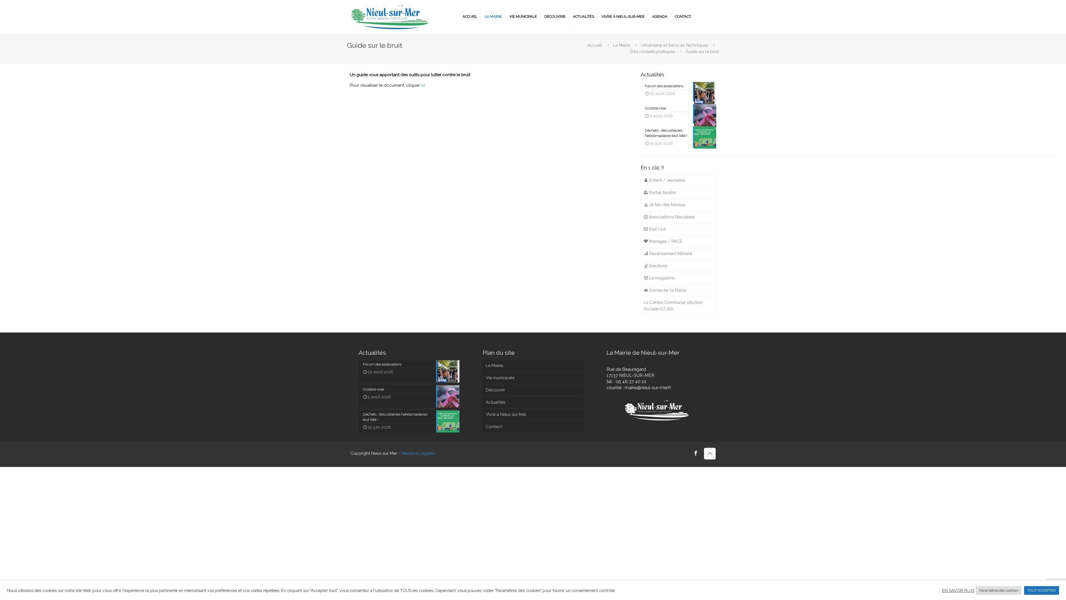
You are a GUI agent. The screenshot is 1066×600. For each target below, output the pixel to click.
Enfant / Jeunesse (666, 180)
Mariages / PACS (665, 241)
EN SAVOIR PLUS (958, 590)
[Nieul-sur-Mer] (390, 16)
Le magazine (661, 278)
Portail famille (662, 192)
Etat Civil (657, 229)
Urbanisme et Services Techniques (674, 45)
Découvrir (495, 390)
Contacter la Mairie (667, 290)
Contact (494, 426)
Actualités (495, 402)
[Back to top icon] (710, 453)
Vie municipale (500, 377)
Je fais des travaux (666, 204)
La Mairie (621, 45)
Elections (657, 265)
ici (423, 85)
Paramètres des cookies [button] (998, 590)
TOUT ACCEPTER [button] (1041, 590)
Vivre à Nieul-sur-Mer (506, 414)
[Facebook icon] (695, 453)
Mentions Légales (418, 453)
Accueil (594, 45)
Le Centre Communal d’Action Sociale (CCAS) (673, 305)
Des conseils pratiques (652, 51)
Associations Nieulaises (671, 216)
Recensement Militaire (670, 253)
